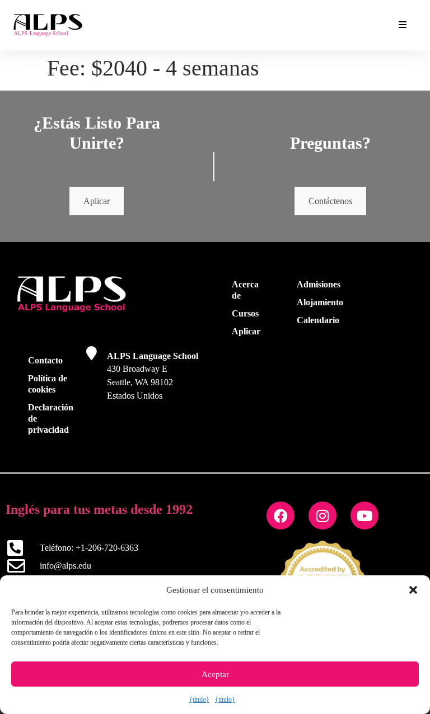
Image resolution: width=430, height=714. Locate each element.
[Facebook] (281, 515)
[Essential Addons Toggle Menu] (402, 25)
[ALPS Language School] (92, 353)
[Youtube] (364, 515)
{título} (199, 699)
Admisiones (318, 284)
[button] (413, 589)
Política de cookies (47, 383)
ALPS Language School (152, 356)
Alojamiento (320, 302)
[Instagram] (322, 515)
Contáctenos (330, 201)
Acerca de (245, 290)
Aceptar (215, 674)
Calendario (318, 320)
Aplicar (96, 201)
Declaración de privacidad (50, 418)
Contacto (45, 360)
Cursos (245, 313)
